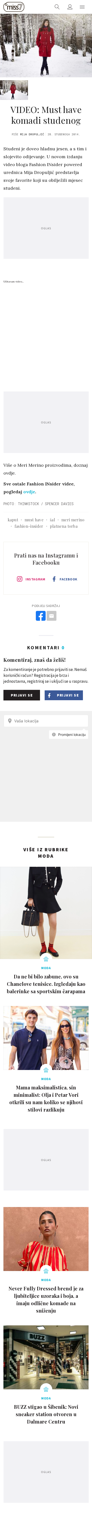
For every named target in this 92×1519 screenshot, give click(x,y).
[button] (82, 7)
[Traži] (57, 7)
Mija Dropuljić (32, 134)
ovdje (29, 492)
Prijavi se (22, 695)
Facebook (68, 579)
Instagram (35, 579)
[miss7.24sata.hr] (13, 7)
